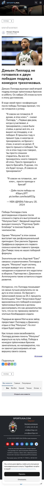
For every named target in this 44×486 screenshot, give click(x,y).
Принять (22, 474)
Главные (17, 383)
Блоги (4, 28)
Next (40, 388)
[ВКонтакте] (3, 364)
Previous (3, 388)
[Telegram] (15, 364)
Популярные (26, 383)
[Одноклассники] (6, 364)
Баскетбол (13, 28)
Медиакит (31, 421)
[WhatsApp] (12, 364)
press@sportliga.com (31, 433)
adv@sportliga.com (31, 430)
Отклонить (22, 480)
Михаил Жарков (13, 32)
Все (7, 388)
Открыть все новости (22, 394)
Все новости (7, 383)
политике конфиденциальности (23, 469)
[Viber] (9, 364)
